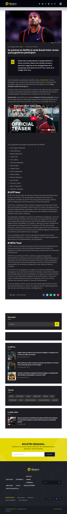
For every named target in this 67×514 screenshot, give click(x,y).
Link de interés (29, 485)
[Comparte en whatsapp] (51, 295)
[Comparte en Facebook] (43, 295)
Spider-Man (37, 396)
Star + (18, 485)
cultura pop (12, 400)
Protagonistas (12, 489)
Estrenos (19, 479)
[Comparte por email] (58, 295)
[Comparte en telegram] (54, 295)
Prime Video (19, 396)
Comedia (29, 482)
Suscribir (49, 454)
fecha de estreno (31, 400)
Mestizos (30, 497)
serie (21, 400)
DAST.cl (14, 509)
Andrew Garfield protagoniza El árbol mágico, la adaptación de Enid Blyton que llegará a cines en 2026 (38, 374)
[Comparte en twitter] (47, 295)
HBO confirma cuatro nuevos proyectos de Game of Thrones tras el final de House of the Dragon (38, 364)
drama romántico (44, 400)
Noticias (9, 479)
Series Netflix (23, 295)
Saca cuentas (23, 500)
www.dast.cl (56, 509)
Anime (28, 479)
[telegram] (48, 4)
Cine (52, 396)
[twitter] (39, 4)
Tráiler (28, 396)
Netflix (18, 295)
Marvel (45, 396)
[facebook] (42, 4)
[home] (33, 469)
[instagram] (45, 4)
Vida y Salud (21, 497)
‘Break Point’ (44, 80)
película (55, 400)
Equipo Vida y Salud (17, 47)
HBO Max (9, 485)
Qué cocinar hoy (10, 500)
